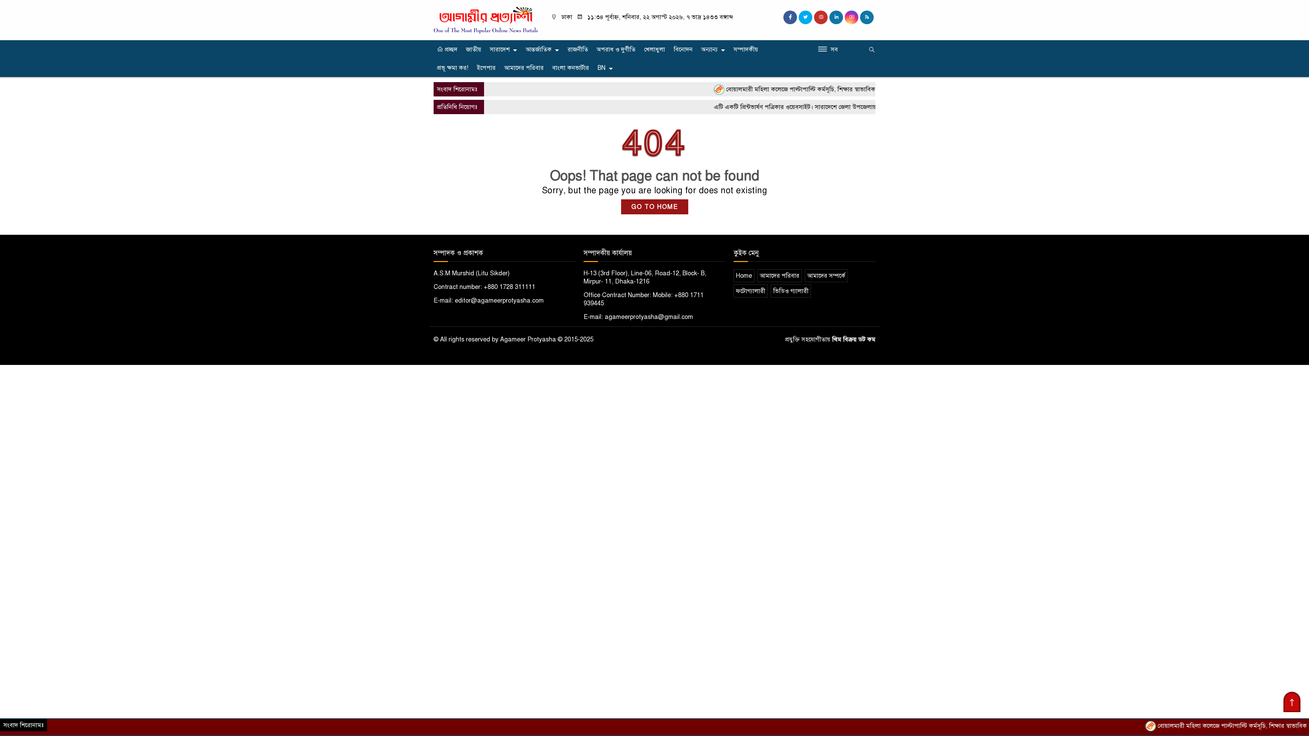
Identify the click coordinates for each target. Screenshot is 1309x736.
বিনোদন (683, 49)
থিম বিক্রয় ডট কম (853, 339)
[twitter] (805, 17)
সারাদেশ (500, 49)
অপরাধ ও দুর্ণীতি (616, 49)
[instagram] (821, 17)
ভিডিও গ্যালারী (791, 291)
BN (601, 68)
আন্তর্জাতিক (539, 49)
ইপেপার (486, 68)
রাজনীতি (578, 49)
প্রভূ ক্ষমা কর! (452, 68)
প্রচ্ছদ (450, 49)
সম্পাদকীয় (746, 49)
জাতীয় (473, 49)
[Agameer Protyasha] (486, 20)
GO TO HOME (654, 207)
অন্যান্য (709, 49)
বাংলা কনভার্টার (570, 68)
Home (744, 275)
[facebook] (790, 17)
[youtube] (851, 17)
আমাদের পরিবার (524, 68)
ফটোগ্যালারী (750, 291)
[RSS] (867, 17)
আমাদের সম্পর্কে (826, 275)
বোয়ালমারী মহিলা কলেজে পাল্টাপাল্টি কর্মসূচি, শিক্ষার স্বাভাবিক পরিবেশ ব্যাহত (789, 89)
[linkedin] (836, 17)
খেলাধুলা (654, 49)
